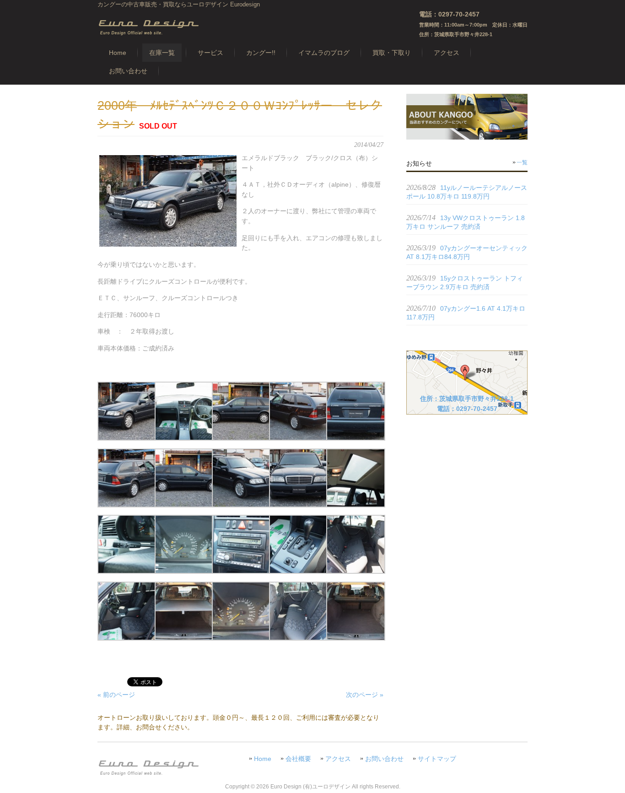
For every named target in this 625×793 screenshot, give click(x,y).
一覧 (522, 162)
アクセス (338, 758)
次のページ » (364, 694)
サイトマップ (437, 758)
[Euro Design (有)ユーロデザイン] (148, 33)
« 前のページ (116, 694)
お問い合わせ (384, 758)
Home (262, 758)
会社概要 (298, 758)
